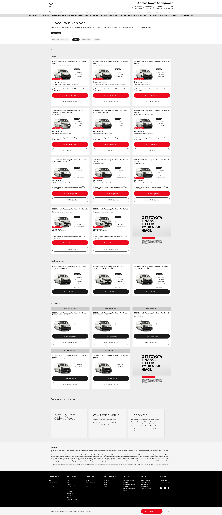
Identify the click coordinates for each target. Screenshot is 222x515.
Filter (56, 48)
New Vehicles (59, 12)
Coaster (88, 489)
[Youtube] (165, 488)
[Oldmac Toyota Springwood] (51, 5)
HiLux (87, 480)
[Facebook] (161, 488)
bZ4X (68, 482)
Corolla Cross (71, 495)
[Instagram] (169, 488)
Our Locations (164, 480)
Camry (50, 485)
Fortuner (69, 491)
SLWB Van (97, 39)
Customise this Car (70, 336)
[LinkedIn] (172, 488)
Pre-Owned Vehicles (73, 12)
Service (99, 12)
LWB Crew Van (86, 39)
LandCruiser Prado (72, 487)
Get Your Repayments (70, 95)
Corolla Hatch (53, 482)
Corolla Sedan (53, 487)
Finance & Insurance (127, 12)
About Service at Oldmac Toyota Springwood (146, 484)
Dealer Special (58, 79)
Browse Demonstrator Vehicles (129, 485)
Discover (158, 12)
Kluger (69, 497)
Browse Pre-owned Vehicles (128, 481)
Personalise (148, 12)
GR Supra (107, 487)
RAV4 (68, 480)
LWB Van (76, 39)
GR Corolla (107, 485)
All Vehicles (56, 33)
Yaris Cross (70, 493)
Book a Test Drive (70, 292)
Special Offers (88, 12)
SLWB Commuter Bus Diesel (60, 39)
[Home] (50, 12)
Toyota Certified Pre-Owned (129, 489)
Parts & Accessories (110, 12)
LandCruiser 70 (90, 482)
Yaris (50, 480)
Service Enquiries (146, 488)
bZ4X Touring (71, 485)
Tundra (88, 485)
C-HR (68, 489)
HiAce (87, 487)
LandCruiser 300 (72, 499)
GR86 (105, 482)
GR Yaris (106, 480)
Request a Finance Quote (151, 511)
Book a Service (145, 480)
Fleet (138, 12)
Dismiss (168, 511)
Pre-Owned (127, 477)
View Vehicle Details (70, 101)
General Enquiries (165, 482)
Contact (168, 12)
